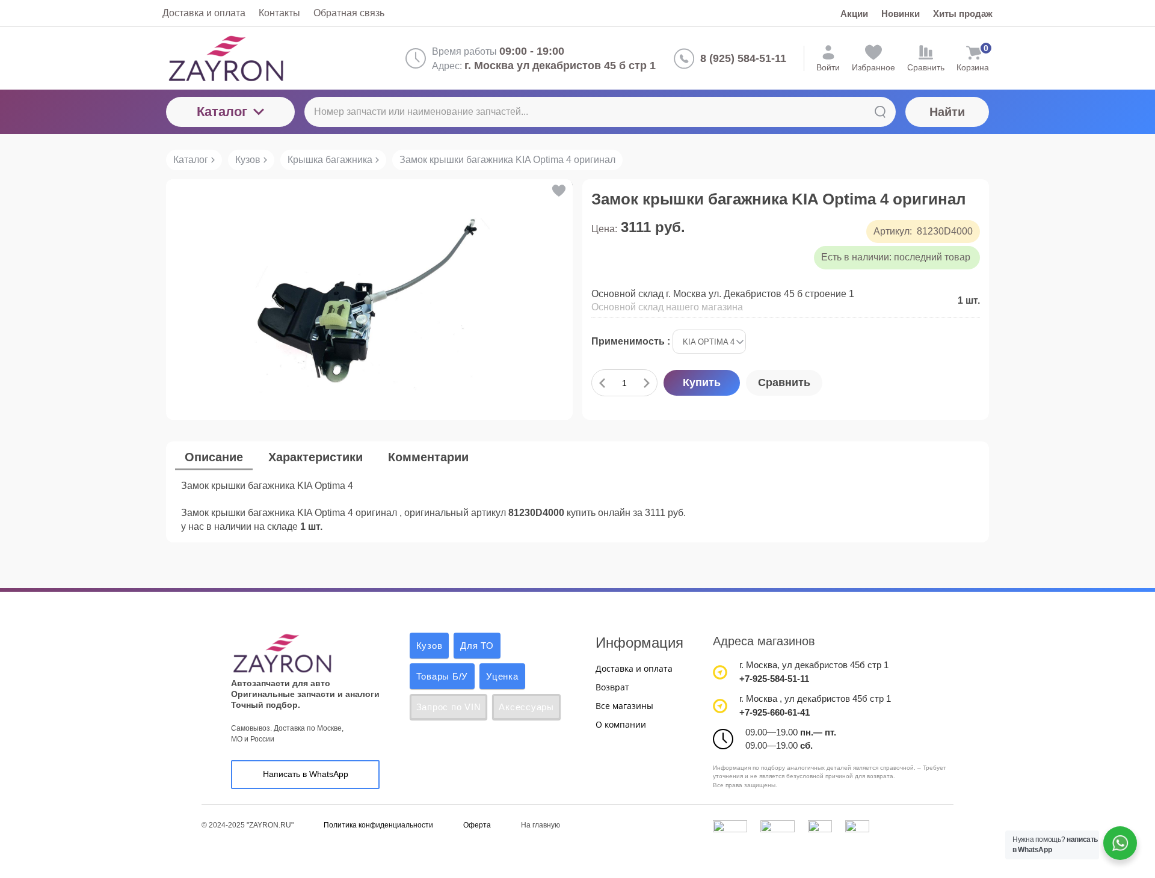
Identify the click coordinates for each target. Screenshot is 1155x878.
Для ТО (477, 645)
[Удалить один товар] (602, 383)
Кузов (429, 645)
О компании (621, 724)
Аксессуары (526, 707)
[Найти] (880, 112)
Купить (702, 382)
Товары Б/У (442, 676)
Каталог (222, 111)
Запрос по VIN (448, 707)
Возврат (612, 687)
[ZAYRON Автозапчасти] (265, 58)
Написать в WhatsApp (305, 774)
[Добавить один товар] (646, 383)
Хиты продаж (963, 13)
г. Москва (758, 665)
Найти (947, 111)
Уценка (502, 676)
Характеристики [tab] (315, 457)
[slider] (615, 247)
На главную (540, 825)
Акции (854, 13)
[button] (558, 190)
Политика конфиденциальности (378, 825)
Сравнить (784, 382)
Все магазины (624, 705)
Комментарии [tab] (428, 457)
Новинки (900, 13)
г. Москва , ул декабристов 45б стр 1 (815, 698)
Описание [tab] (214, 457)
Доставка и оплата (634, 668)
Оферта (477, 825)
